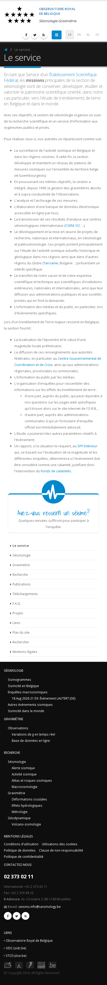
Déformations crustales (29, 799)
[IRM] (30, 964)
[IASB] (19, 964)
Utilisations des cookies (59, 844)
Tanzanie (50, 263)
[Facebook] (26, 35)
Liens (16, 623)
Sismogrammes (19, 679)
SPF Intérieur (87, 446)
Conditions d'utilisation (21, 844)
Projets (17, 613)
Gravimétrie (21, 565)
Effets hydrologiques (27, 805)
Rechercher (20, 642)
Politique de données (20, 850)
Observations (18, 728)
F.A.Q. (16, 603)
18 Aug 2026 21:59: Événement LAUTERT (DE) (44, 698)
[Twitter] (35, 35)
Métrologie (20, 812)
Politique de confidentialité (23, 856)
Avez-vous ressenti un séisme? (53, 512)
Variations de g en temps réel (33, 734)
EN (79, 34)
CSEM (69, 225)
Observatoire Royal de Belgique (29, 940)
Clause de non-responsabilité (61, 850)
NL (88, 34)
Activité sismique (24, 774)
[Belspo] (41, 964)
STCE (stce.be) (16, 955)
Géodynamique (19, 818)
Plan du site (21, 632)
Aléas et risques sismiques (32, 780)
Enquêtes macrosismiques (28, 692)
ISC (78, 225)
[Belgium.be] (52, 964)
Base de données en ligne (31, 740)
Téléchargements (25, 594)
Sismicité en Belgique (23, 686)
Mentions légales (24, 652)
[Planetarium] (8, 964)
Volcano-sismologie (26, 824)
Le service (20, 545)
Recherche (20, 574)
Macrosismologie (24, 787)
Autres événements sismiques (30, 704)
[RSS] (44, 35)
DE (97, 34)
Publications (21, 584)
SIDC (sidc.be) (16, 948)
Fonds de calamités (56, 471)
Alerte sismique (23, 768)
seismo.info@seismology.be (39, 906)
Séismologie (21, 555)
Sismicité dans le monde (26, 711)
